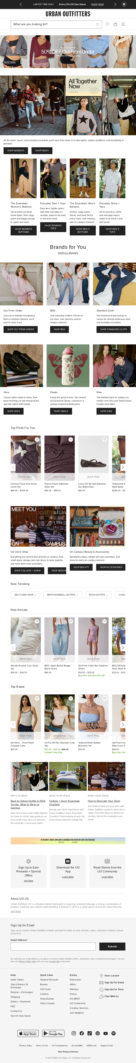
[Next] (122, 467)
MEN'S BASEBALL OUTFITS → (62, 595)
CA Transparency (60, 1045)
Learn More (68, 877)
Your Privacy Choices (68, 1052)
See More (16, 911)
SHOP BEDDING (60, 570)
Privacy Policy (25, 1045)
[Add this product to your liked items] (37, 440)
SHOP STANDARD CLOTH (113, 329)
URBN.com (92, 1045)
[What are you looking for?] (98, 24)
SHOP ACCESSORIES (111, 567)
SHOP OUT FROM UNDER (20, 329)
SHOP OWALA (61, 411)
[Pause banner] (124, 4)
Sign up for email (114, 982)
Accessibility (77, 1045)
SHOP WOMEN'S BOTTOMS (23, 230)
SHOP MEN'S (42, 150)
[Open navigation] (123, 24)
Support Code (107, 1045)
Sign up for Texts (114, 989)
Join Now (28, 881)
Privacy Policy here (27, 961)
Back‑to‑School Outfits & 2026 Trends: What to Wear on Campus (28, 804)
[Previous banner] (21, 4)
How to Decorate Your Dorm (104, 801)
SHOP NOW (97, 4)
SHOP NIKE (106, 411)
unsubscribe (54, 961)
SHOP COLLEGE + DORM (27, 570)
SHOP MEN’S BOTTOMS (83, 230)
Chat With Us (111, 996)
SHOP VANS (13, 411)
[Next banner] (115, 4)
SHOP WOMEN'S (15, 150)
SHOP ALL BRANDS (68, 253)
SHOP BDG (59, 329)
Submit (112, 946)
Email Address (19, 940)
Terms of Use (42, 1045)
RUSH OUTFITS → (98, 595)
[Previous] (14, 467)
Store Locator (112, 975)
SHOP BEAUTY (81, 567)
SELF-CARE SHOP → (25, 595)
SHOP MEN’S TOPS (112, 230)
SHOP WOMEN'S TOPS (53, 227)
